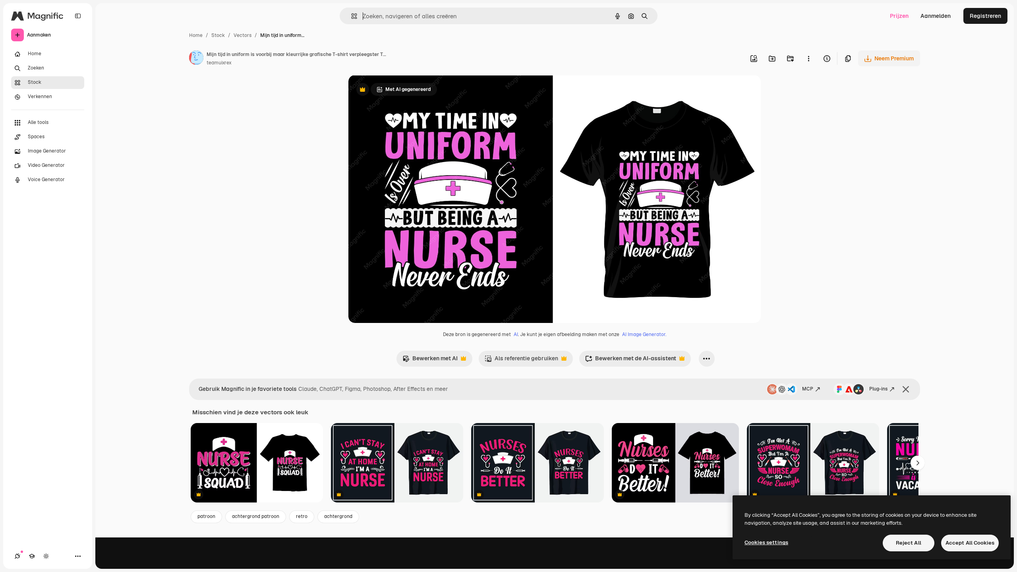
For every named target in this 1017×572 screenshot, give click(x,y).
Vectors (242, 35)
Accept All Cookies (969, 542)
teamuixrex (219, 63)
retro (301, 516)
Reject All (908, 542)
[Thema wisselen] (46, 556)
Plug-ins (878, 389)
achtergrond (338, 516)
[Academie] (31, 556)
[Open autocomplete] (351, 16)
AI (516, 334)
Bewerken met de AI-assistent (630, 360)
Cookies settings (766, 542)
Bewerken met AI (430, 360)
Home (196, 35)
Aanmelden (935, 15)
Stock (218, 35)
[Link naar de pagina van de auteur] (196, 58)
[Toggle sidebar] (78, 16)
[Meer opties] (808, 58)
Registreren (985, 15)
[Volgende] (918, 462)
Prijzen (899, 15)
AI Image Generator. (644, 334)
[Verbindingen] (17, 556)
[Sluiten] (906, 389)
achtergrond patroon (255, 516)
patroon (206, 516)
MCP (807, 389)
